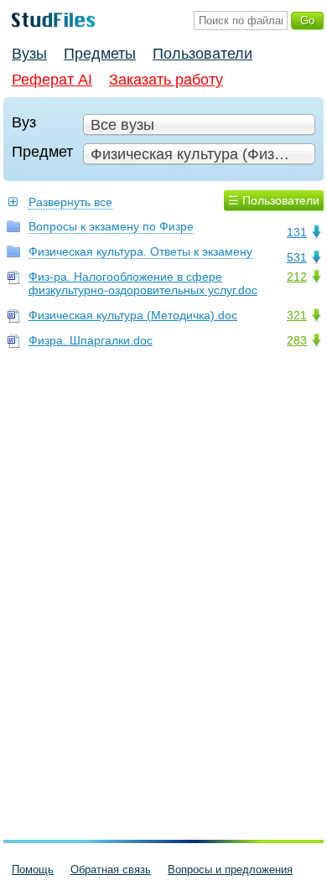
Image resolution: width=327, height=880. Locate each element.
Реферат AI (52, 79)
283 (297, 340)
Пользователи (202, 53)
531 (297, 257)
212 (297, 276)
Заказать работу (166, 79)
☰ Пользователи (273, 200)
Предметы (100, 53)
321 (297, 315)
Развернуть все (70, 202)
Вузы (29, 53)
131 (297, 232)
